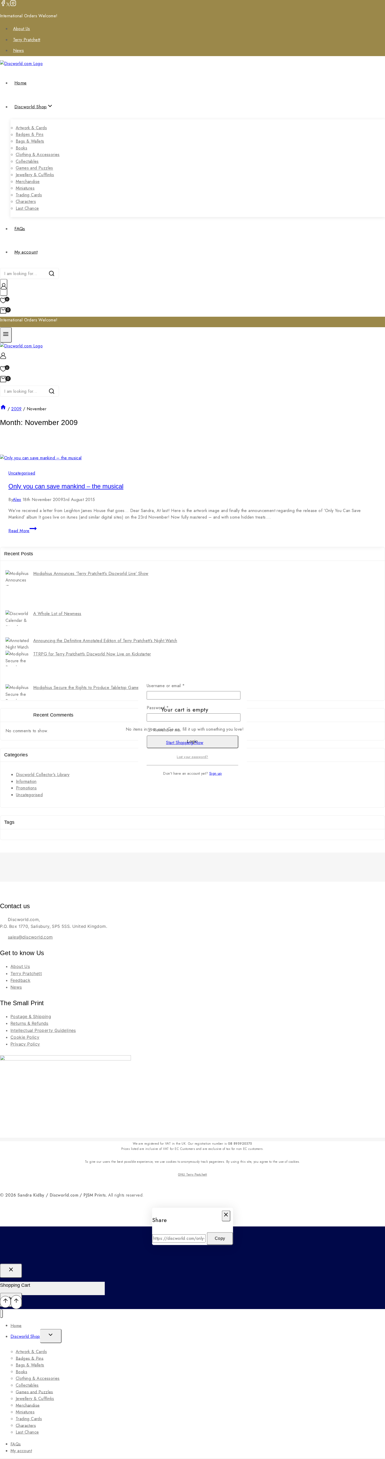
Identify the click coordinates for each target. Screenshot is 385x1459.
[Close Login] (11, 1271)
